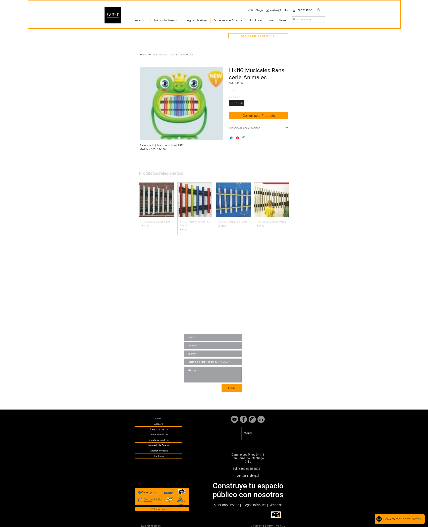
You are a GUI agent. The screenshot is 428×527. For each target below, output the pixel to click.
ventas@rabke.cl (248, 475)
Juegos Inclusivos (159, 429)
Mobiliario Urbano (159, 450)
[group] (214, 208)
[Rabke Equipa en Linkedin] (261, 419)
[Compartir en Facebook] (231, 138)
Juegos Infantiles (159, 434)
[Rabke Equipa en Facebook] (243, 419)
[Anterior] (134, 209)
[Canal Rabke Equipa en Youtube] (234, 419)
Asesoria (158, 424)
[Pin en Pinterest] (238, 138)
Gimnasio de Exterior (159, 445)
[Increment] (242, 103)
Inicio (143, 54)
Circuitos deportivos (158, 440)
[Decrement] (232, 103)
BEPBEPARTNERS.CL (274, 525)
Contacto (159, 456)
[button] (319, 10)
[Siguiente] (294, 209)
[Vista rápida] (156, 200)
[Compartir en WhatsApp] (244, 138)
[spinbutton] (237, 103)
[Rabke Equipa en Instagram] (252, 419)
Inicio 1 (159, 418)
